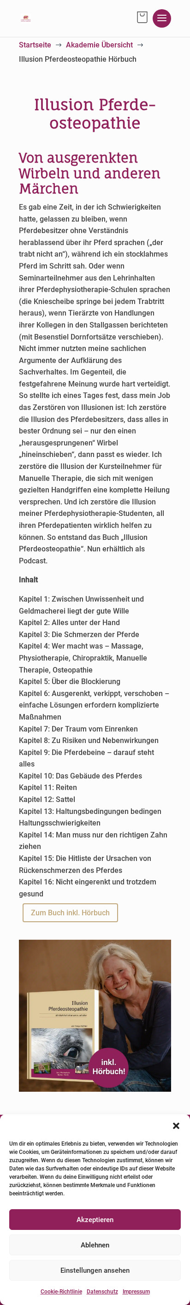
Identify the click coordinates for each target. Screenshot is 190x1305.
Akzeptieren (95, 1220)
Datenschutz (102, 1291)
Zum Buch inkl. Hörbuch (70, 912)
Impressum (136, 1291)
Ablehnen (95, 1245)
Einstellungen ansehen (95, 1270)
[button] (176, 1125)
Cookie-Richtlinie (61, 1291)
